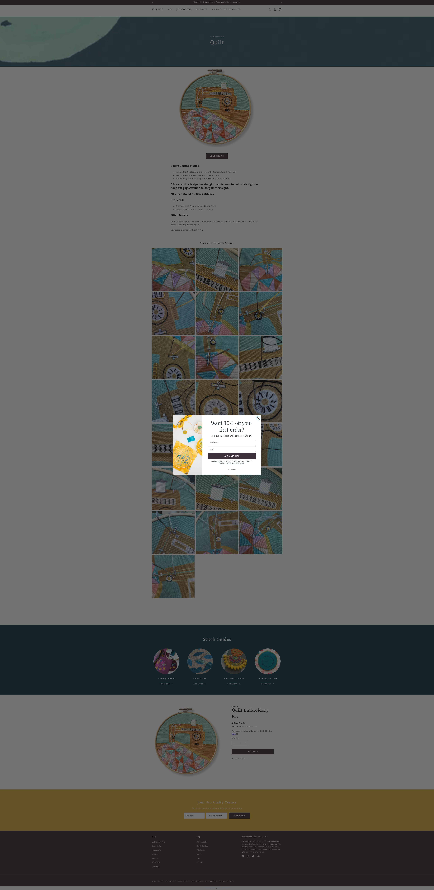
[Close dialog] (258, 418)
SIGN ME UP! (231, 456)
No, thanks (232, 470)
